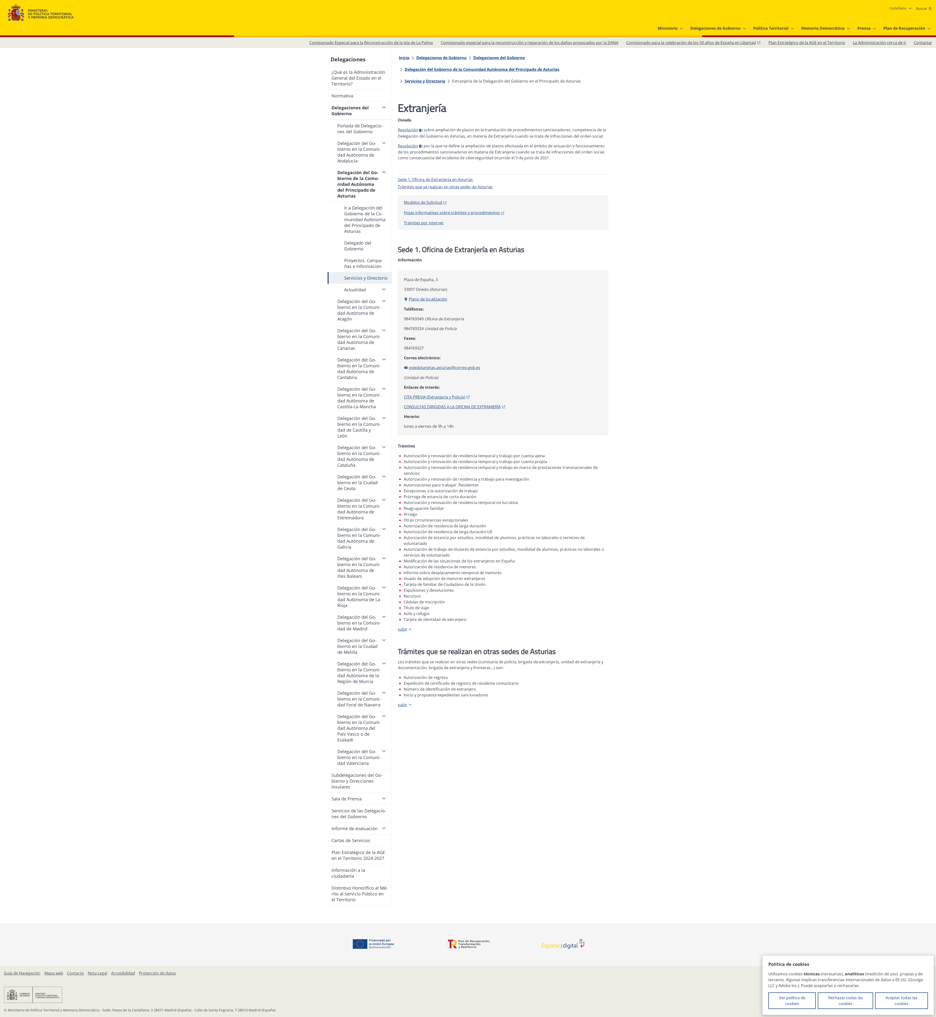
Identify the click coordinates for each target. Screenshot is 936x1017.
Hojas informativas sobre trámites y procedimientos (452, 212)
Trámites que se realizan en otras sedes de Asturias (445, 187)
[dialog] (848, 985)
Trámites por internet (424, 223)
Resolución (408, 130)
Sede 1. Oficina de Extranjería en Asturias (435, 179)
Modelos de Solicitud (423, 202)
